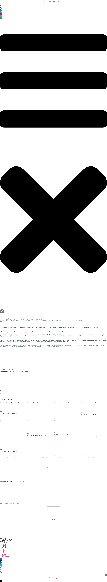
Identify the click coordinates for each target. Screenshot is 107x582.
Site (0, 390)
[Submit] (106, 575)
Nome (1, 383)
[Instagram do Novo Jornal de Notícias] (1, 8)
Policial (1, 495)
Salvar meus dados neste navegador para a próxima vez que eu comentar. (12, 393)
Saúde (1, 411)
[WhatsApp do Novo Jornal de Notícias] (1, 16)
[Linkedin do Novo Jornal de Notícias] (1, 10)
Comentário (2, 373)
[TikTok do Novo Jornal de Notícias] (1, 18)
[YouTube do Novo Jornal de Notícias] (1, 14)
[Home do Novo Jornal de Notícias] (53, 2)
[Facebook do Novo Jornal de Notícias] (1, 5)
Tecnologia (1, 501)
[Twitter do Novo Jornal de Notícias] (1, 12)
